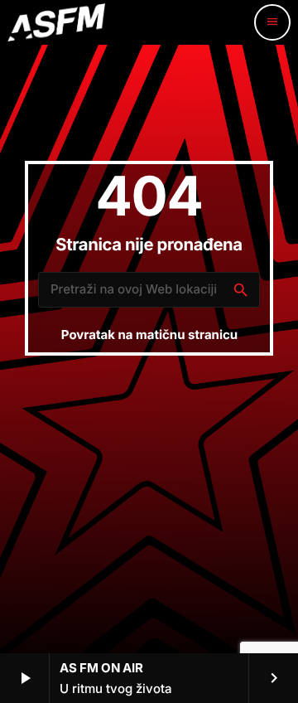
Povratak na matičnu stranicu (149, 334)
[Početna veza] (56, 22)
